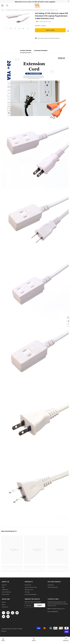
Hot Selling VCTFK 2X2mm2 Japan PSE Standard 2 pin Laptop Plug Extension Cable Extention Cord (51, 16)
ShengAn (43, 25)
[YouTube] (3, 616)
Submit (39, 605)
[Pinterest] (12, 612)
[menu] (2, 6)
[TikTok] (17, 612)
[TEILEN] (67, 31)
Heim (2, 10)
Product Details (25, 50)
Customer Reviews (40, 50)
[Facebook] (3, 612)
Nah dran (68, 1)
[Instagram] (8, 612)
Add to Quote (50, 30)
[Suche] (7, 6)
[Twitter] (8, 616)
